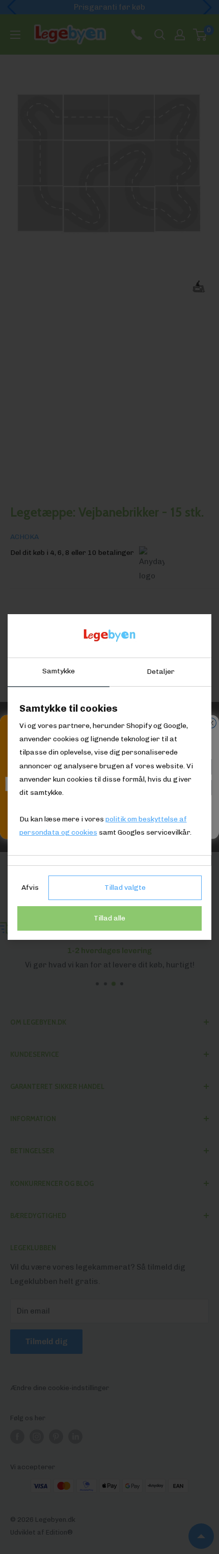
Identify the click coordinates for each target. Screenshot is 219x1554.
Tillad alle (109, 918)
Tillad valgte (125, 887)
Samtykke (58, 671)
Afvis (30, 887)
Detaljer (161, 671)
